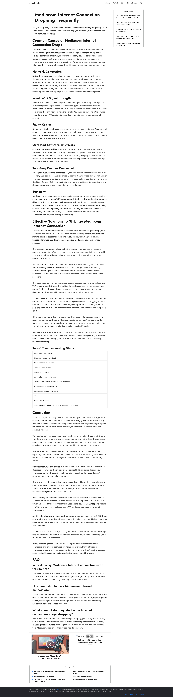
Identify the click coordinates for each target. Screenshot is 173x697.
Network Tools (132, 3)
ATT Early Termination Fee (82, 677)
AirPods (115, 3)
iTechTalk (34, 3)
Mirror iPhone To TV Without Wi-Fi (85, 680)
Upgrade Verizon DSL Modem (44, 677)
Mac (122, 3)
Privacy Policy (133, 694)
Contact (141, 694)
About (126, 694)
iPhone (107, 3)
